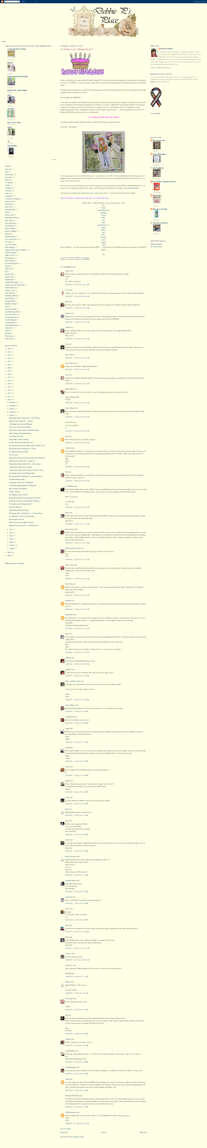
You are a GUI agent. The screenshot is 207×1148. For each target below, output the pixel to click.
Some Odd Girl (10, 293)
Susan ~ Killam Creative (72, 681)
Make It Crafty (9, 255)
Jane (103, 205)
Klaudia (10, 63)
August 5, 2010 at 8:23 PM (76, 892)
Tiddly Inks (8, 328)
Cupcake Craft (9, 201)
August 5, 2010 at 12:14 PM (77, 664)
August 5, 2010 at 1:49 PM (76, 723)
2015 (9, 384)
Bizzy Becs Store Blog (160, 209)
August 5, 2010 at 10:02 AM (77, 285)
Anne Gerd (68, 897)
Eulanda (103, 242)
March (11, 542)
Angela (103, 227)
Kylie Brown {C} (103, 225)
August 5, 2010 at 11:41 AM (77, 595)
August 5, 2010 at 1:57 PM (76, 742)
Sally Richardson (70, 1112)
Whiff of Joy (9, 339)
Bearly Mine (9, 174)
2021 (9, 365)
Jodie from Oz (69, 529)
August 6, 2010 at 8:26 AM (77, 1010)
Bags (6, 172)
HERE (153, 82)
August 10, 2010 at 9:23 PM (77, 1123)
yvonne (67, 797)
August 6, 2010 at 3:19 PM (76, 1045)
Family (7, 212)
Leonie (67, 840)
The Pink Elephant (11, 320)
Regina (67, 781)
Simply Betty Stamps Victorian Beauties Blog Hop (25, 498)
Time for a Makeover (15, 507)
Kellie (67, 513)
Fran (103, 232)
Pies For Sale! (13, 455)
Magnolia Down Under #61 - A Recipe (21, 421)
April (11, 539)
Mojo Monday (9, 261)
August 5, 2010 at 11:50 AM (77, 628)
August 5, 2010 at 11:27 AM (77, 543)
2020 (9, 368)
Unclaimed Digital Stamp (17, 479)
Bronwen (103, 237)
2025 (9, 352)
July (10, 529)
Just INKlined (9, 226)
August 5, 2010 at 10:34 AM (77, 403)
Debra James (157, 195)
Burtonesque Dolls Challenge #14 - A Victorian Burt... (26, 513)
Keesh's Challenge (10, 231)
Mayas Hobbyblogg (159, 154)
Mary (67, 809)
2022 (9, 361)
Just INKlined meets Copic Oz (18, 495)
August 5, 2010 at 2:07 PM (76, 775)
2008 (9, 555)
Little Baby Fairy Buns (16, 436)
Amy (103, 220)
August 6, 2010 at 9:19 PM (76, 1074)
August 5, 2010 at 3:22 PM (76, 815)
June (11, 532)
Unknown (68, 448)
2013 (9, 390)
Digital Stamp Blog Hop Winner (19, 510)
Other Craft (8, 269)
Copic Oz (8, 193)
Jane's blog (89, 193)
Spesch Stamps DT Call (16, 519)
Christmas (8, 191)
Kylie (67, 344)
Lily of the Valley (10, 244)
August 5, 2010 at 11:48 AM (77, 609)
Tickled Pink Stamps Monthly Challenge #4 (22, 485)
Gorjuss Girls (9, 215)
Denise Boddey (12, 146)
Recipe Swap (9, 277)
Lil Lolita (8, 242)
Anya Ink (8, 169)
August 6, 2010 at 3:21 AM (77, 976)
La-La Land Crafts (11, 239)
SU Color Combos (156, 247)
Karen (103, 223)
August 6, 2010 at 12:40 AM (77, 960)
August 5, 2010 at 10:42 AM (77, 417)
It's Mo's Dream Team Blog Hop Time (21, 442)
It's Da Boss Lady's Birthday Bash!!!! (21, 504)
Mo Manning (9, 258)
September (12, 412)
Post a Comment (65, 1129)
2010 (9, 399)
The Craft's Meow (10, 314)
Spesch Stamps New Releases (18, 489)
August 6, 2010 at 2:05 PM (76, 1034)
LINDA (67, 327)
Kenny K (8, 234)
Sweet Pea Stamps (10, 309)
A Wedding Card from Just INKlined (20, 424)
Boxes (7, 180)
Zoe (66, 472)
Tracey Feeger (69, 565)
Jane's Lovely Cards (14, 122)
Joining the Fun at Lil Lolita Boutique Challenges (24, 501)
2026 (9, 349)
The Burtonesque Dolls (12, 312)
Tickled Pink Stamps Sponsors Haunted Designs (24, 430)
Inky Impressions (10, 223)
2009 (9, 552)
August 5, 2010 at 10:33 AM (77, 384)
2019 (9, 371)
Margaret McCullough (72, 1096)
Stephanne (103, 213)
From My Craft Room (160, 223)
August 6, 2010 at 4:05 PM (76, 1062)
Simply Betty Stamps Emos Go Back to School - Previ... (26, 470)
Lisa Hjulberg (69, 486)
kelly (66, 925)
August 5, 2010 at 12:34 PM (77, 700)
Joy (8, 141)
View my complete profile (161, 67)
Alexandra (10, 109)
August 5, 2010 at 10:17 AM (77, 339)
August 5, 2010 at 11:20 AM (77, 507)
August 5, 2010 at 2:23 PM (76, 792)
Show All (54, 159)
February (12, 545)
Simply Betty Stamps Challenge (19, 439)
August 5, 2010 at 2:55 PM (76, 804)
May (11, 536)
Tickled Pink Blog (133, 188)
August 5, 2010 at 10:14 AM (77, 308)
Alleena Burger (70, 705)
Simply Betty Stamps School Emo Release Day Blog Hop (27, 458)
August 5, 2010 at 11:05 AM (77, 481)
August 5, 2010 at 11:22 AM (77, 524)
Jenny (9, 95)
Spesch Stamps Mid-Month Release (20, 433)
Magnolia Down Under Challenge (15, 250)
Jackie (103, 245)
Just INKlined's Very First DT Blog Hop (21, 516)
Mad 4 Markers (10, 247)
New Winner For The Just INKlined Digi (21, 473)
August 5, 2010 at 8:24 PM (76, 903)
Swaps (7, 306)
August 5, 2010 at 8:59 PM (76, 920)
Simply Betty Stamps (11, 282)
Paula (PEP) (69, 615)
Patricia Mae (69, 389)
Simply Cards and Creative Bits (15, 285)
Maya (103, 235)
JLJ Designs (69, 998)
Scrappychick (69, 717)
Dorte (67, 937)
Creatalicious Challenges (12, 199)
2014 (9, 387)
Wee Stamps (9, 336)
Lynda (67, 1079)
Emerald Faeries (10, 209)
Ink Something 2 (158, 168)
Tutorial (7, 331)
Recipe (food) (9, 274)
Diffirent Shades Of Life (72, 548)
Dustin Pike (8, 204)
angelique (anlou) (70, 880)
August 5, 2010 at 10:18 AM (77, 358)
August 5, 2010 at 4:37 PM (76, 851)
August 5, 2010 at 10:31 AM (77, 369)
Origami (7, 266)
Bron (66, 301)
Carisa (104, 215)
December (12, 402)
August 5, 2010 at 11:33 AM (77, 559)
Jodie (103, 240)
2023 (9, 358)
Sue (66, 1015)
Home (4, 41)
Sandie (9, 127)
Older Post (143, 1132)
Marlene (67, 982)
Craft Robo (8, 196)
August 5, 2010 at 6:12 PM (76, 875)
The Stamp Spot (10, 322)
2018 (9, 374)
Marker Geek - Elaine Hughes (17, 90)
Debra (103, 218)
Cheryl (67, 767)
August (11, 415)
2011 (9, 396)
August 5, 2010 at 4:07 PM (76, 834)
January (12, 548)
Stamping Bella (10, 301)
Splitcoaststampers (156, 244)
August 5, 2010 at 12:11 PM (77, 652)
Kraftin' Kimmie (10, 236)
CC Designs (9, 183)
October (12, 409)
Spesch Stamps (9, 298)
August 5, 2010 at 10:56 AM (77, 443)
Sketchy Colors (10, 290)
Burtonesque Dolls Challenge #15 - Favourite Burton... (26, 476)
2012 (9, 393)
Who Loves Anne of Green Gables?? (20, 427)
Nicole (104, 208)
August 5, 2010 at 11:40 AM (77, 579)
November (12, 405)
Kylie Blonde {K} (103, 210)
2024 (9, 355)
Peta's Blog (68, 584)
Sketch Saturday (10, 288)
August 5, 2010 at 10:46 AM (77, 431)
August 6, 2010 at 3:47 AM (77, 993)
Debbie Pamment (167, 48)
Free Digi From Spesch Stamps (18, 452)
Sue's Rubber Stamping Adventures (164, 181)
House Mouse (9, 220)
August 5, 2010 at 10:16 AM (77, 322)
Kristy (73, 107)
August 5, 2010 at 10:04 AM (77, 296)
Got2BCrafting (70, 1051)
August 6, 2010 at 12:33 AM (77, 948)
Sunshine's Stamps (11, 304)
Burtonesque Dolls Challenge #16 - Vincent (22, 449)
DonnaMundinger (70, 1067)
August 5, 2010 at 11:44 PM (77, 932)
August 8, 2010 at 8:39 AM (77, 1090)
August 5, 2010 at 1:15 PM (76, 711)
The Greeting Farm (11, 317)
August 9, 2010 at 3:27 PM (76, 1107)
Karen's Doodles (10, 228)
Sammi (67, 271)
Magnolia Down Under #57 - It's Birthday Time (24, 525)
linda (66, 436)
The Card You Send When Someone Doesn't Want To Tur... (27, 446)
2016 (9, 380)
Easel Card (8, 207)
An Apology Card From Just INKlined (21, 482)
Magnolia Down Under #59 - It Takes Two (22, 461)
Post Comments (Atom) (76, 1137)
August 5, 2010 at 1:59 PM (76, 761)
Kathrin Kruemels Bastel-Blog (17, 76)
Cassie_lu (68, 953)
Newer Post (64, 1132)
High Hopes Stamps (11, 218)
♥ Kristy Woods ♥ (71, 856)
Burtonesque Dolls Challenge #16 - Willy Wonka (24, 418)
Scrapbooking (9, 279)
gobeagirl (68, 658)
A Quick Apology (14, 492)
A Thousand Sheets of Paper (16, 49)
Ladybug (68, 1039)
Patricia (103, 230)
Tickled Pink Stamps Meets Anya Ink (20, 467)
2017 (9, 377)
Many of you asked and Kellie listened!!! (21, 522)
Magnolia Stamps (10, 253)
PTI (6, 271)
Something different (11, 296)
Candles (7, 185)
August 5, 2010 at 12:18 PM (77, 676)
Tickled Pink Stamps (11, 325)
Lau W (67, 909)
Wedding (8, 333)
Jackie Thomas (69, 408)
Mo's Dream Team (159, 140)
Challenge (8, 188)
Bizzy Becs (8, 177)
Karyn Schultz (69, 363)
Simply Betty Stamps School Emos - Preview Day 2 (25, 464)
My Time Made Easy (11, 263)
